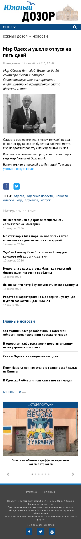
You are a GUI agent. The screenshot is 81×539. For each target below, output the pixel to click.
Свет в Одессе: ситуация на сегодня (30, 356)
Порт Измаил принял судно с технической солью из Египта (40, 369)
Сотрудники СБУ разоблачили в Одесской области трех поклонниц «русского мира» (35, 333)
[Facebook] (29, 531)
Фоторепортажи (40, 405)
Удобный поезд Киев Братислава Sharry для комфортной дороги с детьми (35, 254)
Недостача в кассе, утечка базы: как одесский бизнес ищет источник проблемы (37, 270)
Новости (40, 36)
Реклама (31, 492)
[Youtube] (52, 531)
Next (73, 474)
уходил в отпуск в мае (18, 169)
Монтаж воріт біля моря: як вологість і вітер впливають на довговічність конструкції (35, 238)
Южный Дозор (15, 36)
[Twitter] (40, 531)
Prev (8, 474)
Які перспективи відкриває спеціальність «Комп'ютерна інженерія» (33, 222)
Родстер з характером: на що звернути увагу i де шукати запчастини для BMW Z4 (39, 299)
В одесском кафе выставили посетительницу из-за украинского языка (38, 345)
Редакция (49, 492)
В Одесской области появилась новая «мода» (37, 380)
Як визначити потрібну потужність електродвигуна (40, 285)
